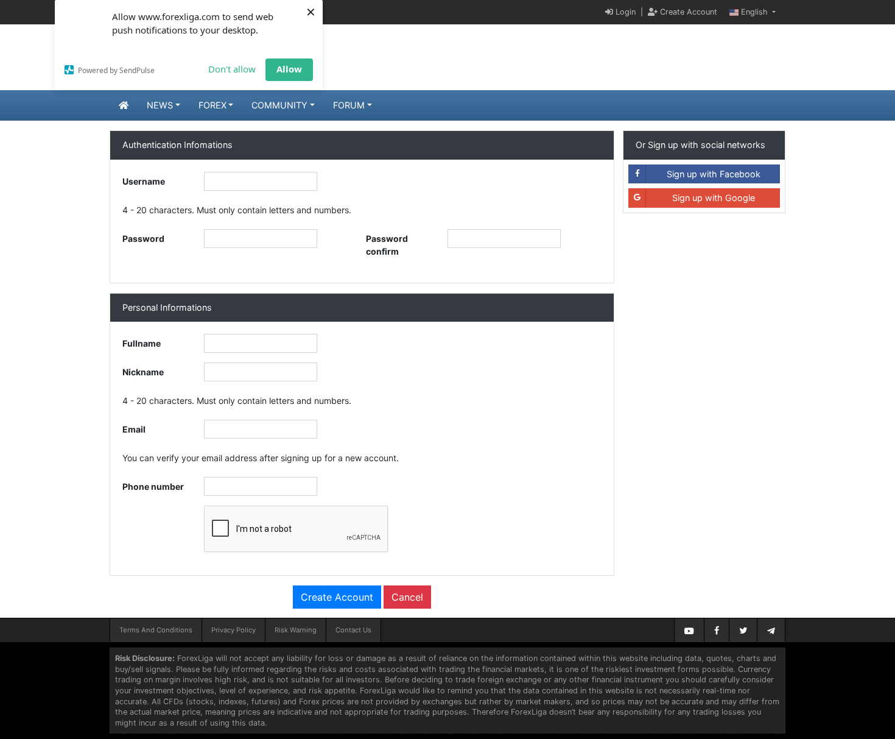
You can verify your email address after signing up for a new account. (260, 458)
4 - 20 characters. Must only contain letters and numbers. (236, 210)
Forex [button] (212, 105)
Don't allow (232, 69)
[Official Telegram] (771, 630)
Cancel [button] (407, 597)
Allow (289, 69)
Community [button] (279, 105)
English (754, 11)
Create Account (687, 11)
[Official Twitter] (743, 630)
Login (624, 11)
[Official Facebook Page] (716, 630)
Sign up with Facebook (713, 174)
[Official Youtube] (689, 630)
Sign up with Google (713, 198)
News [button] (160, 105)
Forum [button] (349, 105)
